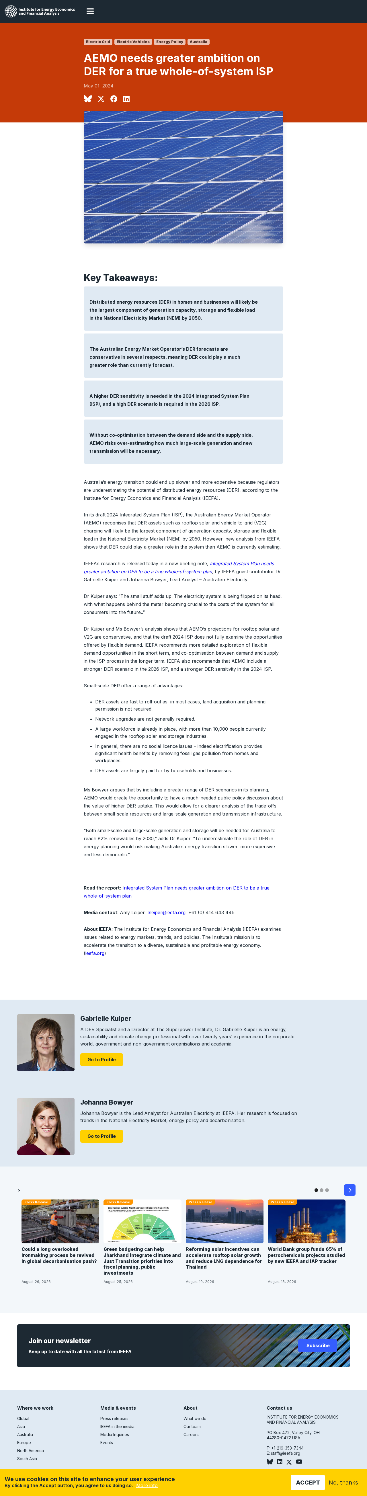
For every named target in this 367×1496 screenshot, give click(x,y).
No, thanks (343, 1482)
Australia (198, 42)
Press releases (114, 1418)
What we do (195, 1418)
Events (106, 1442)
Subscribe (317, 1345)
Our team (192, 1426)
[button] (90, 11)
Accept (308, 1482)
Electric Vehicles (133, 42)
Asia (21, 1426)
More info (147, 1485)
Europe (24, 1442)
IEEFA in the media (117, 1426)
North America (30, 1450)
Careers (191, 1434)
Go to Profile (101, 1059)
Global (23, 1418)
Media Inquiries (114, 1434)
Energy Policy (169, 42)
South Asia (27, 1458)
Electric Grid (98, 42)
